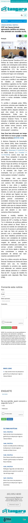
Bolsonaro (5, 408)
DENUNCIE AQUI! (14, 504)
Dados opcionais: (5, 298)
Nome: (2, 289)
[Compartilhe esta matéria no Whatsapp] (25, 36)
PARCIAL (10, 419)
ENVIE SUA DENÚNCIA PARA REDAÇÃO (19, 1)
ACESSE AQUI (18, 138)
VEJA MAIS (4, 394)
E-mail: (3, 294)
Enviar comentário (6, 327)
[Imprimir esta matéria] (23, 36)
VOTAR (3, 419)
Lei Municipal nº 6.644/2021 (15, 150)
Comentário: (4, 304)
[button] (21, 15)
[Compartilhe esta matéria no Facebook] (17, 36)
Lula (3, 405)
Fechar (14, 327)
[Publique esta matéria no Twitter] (20, 36)
